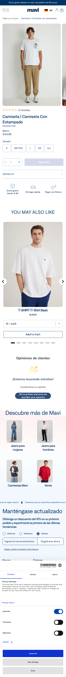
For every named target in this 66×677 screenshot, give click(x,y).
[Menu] (6, 10)
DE (51, 10)
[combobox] (48, 10)
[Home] (33, 10)
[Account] (57, 10)
